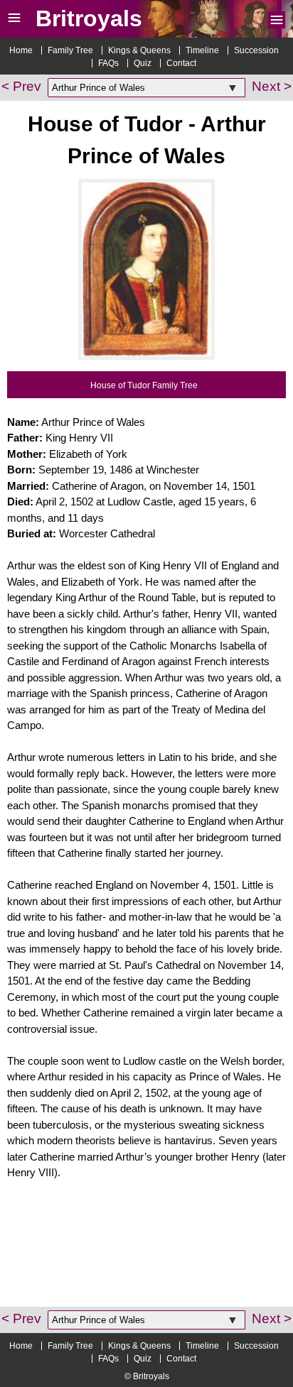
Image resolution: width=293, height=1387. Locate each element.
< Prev (21, 86)
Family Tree (70, 50)
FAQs (108, 63)
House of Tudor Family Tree (144, 385)
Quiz (142, 63)
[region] (146, 1253)
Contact (181, 63)
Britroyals (89, 18)
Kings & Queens (139, 50)
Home (21, 50)
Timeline (202, 50)
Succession (256, 50)
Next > (272, 86)
